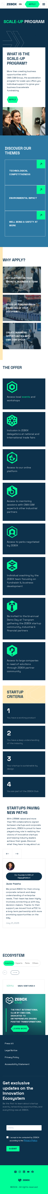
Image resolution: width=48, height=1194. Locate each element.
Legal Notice (11, 1050)
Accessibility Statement (17, 1064)
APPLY (12, 99)
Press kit (9, 1043)
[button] (20, 4)
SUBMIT (13, 1149)
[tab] (8, 963)
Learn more (20, 1028)
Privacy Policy (12, 1057)
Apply (32, 4)
